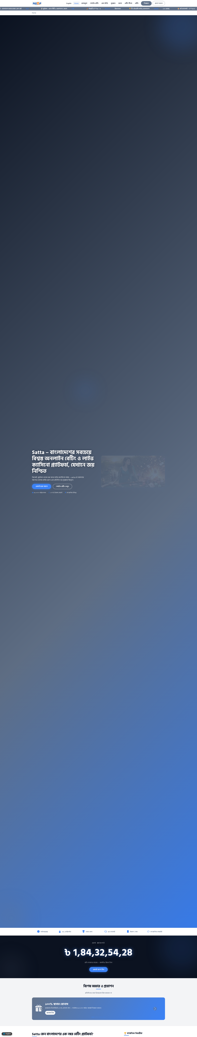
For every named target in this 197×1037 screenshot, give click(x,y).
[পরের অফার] (155, 1008)
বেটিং (137, 3)
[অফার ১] (92, 1017)
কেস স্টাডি (104, 3)
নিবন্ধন (146, 3)
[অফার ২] (96, 1017)
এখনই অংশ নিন (98, 969)
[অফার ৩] (100, 1017)
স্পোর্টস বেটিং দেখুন (62, 486)
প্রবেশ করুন (159, 3)
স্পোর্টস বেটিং (94, 3)
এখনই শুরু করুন (42, 486)
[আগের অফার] (42, 1008)
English (68, 3)
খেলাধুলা (84, 3)
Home (76, 3)
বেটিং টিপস (128, 3)
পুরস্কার (113, 3)
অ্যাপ (120, 3)
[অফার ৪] (104, 1017)
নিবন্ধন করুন (92, 1033)
